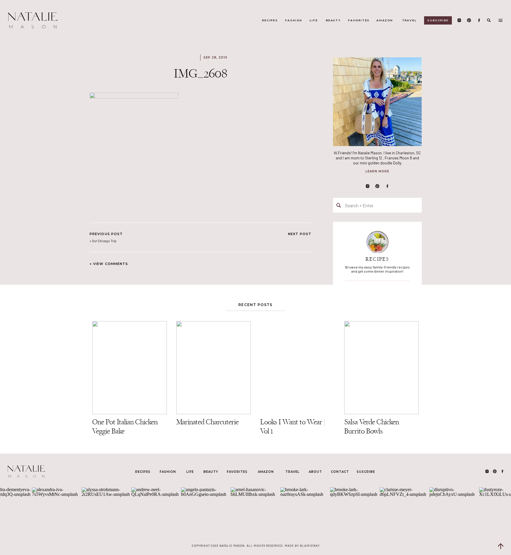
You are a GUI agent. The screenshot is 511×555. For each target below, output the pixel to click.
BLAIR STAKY (309, 545)
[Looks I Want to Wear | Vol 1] (297, 367)
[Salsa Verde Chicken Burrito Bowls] (381, 367)
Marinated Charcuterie (207, 422)
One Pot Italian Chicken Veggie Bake (125, 426)
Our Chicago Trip (104, 241)
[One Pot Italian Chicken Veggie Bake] (129, 367)
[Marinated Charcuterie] (213, 367)
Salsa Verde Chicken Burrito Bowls (371, 426)
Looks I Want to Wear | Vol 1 (292, 426)
